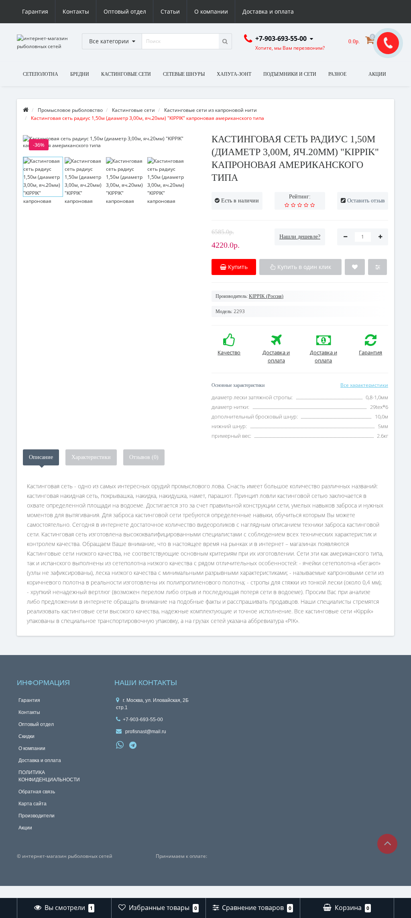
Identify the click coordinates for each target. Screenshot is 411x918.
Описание (41, 457)
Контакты (76, 11)
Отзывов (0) (144, 457)
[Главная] (25, 110)
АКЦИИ (377, 74)
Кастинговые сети (126, 74)
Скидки (26, 736)
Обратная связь (36, 792)
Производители (36, 816)
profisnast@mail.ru (145, 731)
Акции (25, 828)
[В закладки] (355, 267)
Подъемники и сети (289, 74)
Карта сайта (32, 804)
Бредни (79, 74)
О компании (211, 11)
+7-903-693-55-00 (143, 719)
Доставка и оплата (268, 11)
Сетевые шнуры (184, 74)
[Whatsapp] (120, 744)
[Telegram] (133, 746)
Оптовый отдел (125, 11)
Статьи (170, 11)
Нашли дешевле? (299, 237)
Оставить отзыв (366, 201)
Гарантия (35, 11)
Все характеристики (364, 385)
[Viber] (146, 746)
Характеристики (91, 457)
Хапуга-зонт (234, 74)
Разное (337, 74)
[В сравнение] (377, 267)
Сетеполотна (40, 74)
